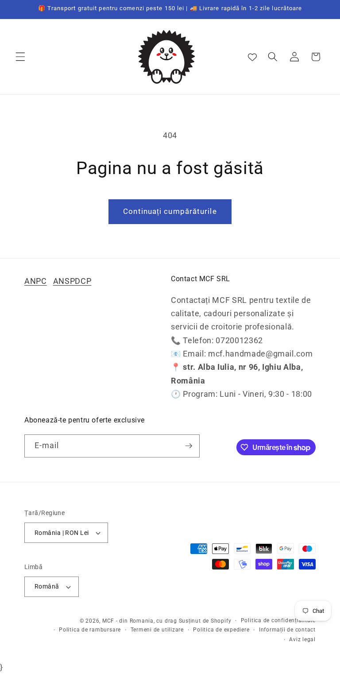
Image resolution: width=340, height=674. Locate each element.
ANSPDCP (72, 281)
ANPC (35, 281)
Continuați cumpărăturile (169, 211)
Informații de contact (287, 630)
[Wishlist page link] (252, 56)
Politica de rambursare (90, 630)
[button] (20, 56)
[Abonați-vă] (188, 445)
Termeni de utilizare (157, 630)
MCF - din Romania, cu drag (139, 621)
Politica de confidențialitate (278, 620)
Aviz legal (302, 639)
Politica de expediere (221, 630)
